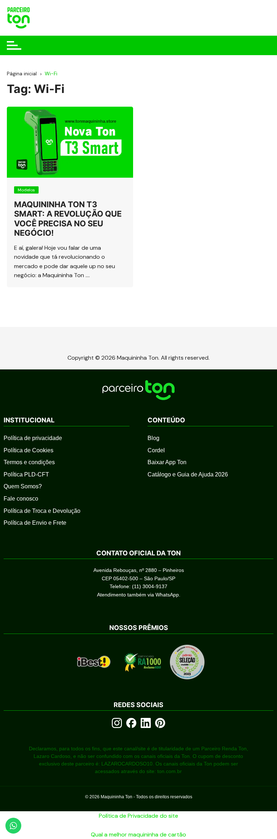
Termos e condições (29, 462)
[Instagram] (117, 723)
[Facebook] (131, 723)
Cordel (156, 450)
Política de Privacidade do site (138, 816)
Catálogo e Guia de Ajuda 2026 (188, 474)
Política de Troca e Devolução (42, 511)
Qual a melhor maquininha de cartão (138, 834)
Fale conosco (21, 499)
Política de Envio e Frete (35, 523)
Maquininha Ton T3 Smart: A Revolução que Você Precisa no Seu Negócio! (68, 219)
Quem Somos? (23, 486)
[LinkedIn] (146, 723)
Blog (153, 438)
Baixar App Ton (167, 462)
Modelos (26, 190)
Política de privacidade (33, 438)
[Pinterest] (160, 723)
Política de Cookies (28, 450)
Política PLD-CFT (26, 474)
